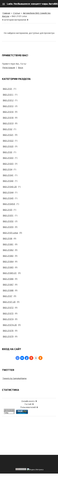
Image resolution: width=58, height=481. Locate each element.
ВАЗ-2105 (7, 209)
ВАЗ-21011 (8, 94)
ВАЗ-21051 (8, 215)
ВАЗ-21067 (8, 284)
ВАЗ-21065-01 (10, 273)
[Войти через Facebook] (27, 358)
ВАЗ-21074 (8, 319)
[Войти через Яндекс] (31, 358)
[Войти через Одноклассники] (40, 358)
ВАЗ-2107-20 (9, 301)
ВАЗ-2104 (7, 169)
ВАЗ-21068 (8, 290)
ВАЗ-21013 (8, 106)
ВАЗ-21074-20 (10, 324)
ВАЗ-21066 (8, 278)
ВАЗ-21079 (8, 336)
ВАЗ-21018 (8, 117)
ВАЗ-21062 (8, 249)
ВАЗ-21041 (8, 175)
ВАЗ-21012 (8, 100)
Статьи (16, 13)
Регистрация (8, 67)
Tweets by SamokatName (14, 378)
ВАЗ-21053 (8, 221)
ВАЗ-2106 (7, 238)
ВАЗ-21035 (8, 163)
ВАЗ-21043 (8, 180)
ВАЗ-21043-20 (10, 186)
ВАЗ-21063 (8, 255)
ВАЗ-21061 (8, 244)
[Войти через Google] (36, 358)
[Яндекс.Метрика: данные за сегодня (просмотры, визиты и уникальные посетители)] (35, 469)
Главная (6, 13)
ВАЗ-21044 (8, 192)
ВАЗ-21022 (8, 140)
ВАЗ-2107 (7, 296)
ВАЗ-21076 (8, 330)
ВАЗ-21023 (8, 146)
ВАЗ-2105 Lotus (10, 232)
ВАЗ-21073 (8, 313)
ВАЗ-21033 (8, 157)
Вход (20, 67)
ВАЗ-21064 (8, 261)
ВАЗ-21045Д (9, 203)
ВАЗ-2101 (7, 88)
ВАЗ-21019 (8, 123)
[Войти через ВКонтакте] (22, 358)
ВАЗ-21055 (8, 226)
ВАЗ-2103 (7, 152)
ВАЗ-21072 (8, 307)
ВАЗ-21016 (8, 111)
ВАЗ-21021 (8, 134)
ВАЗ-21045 (8, 198)
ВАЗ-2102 (7, 129)
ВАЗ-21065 (8, 267)
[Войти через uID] (18, 358)
